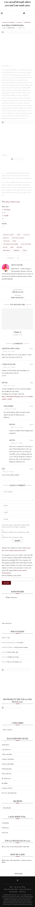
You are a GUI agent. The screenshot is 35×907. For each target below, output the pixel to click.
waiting (25, 250)
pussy (11, 247)
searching (19, 247)
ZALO (3, 638)
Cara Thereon (6, 749)
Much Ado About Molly (11, 889)
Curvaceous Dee (8, 364)
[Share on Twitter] (23, 258)
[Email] (28, 13)
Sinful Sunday (6, 250)
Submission (16, 250)
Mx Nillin (5, 783)
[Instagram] (21, 13)
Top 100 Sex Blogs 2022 (14, 662)
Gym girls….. (21, 642)
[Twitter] (19, 13)
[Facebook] (17, 13)
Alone (18, 234)
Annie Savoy (5, 745)
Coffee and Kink (7, 754)
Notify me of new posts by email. (12, 537)
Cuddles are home (13, 657)
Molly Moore (11, 28)
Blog (11, 887)
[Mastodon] (24, 13)
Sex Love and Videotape (9, 793)
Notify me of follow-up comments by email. (15, 532)
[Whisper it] (17, 318)
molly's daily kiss (26, 244)
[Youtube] (26, 13)
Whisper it (17, 332)
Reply (31, 348)
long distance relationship (10, 244)
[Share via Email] (28, 258)
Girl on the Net (6, 774)
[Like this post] (19, 258)
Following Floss (7, 769)
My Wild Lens (6, 778)
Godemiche (5, 823)
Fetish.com (5, 828)
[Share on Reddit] (26, 258)
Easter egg (6, 238)
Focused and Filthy (8, 764)
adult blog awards (8, 234)
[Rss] (30, 13)
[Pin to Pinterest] (24, 258)
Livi (3, 469)
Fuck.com (5, 832)
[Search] (33, 13)
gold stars (6, 241)
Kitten (5, 383)
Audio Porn (22, 892)
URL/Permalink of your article (11, 575)
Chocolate (26, 234)
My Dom (5, 247)
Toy (9, 638)
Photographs (13, 892)
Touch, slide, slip (12, 652)
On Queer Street (7, 788)
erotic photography (18, 238)
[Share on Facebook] (21, 258)
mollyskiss (8, 406)
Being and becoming (21, 647)
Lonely (14, 241)
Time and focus (6, 623)
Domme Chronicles (8, 759)
